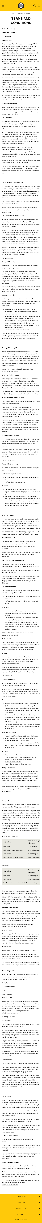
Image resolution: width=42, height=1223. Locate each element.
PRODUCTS (21, 1202)
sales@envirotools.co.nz (27, 338)
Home (13, 14)
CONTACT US (21, 1196)
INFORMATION (21, 1208)
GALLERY (21, 1214)
